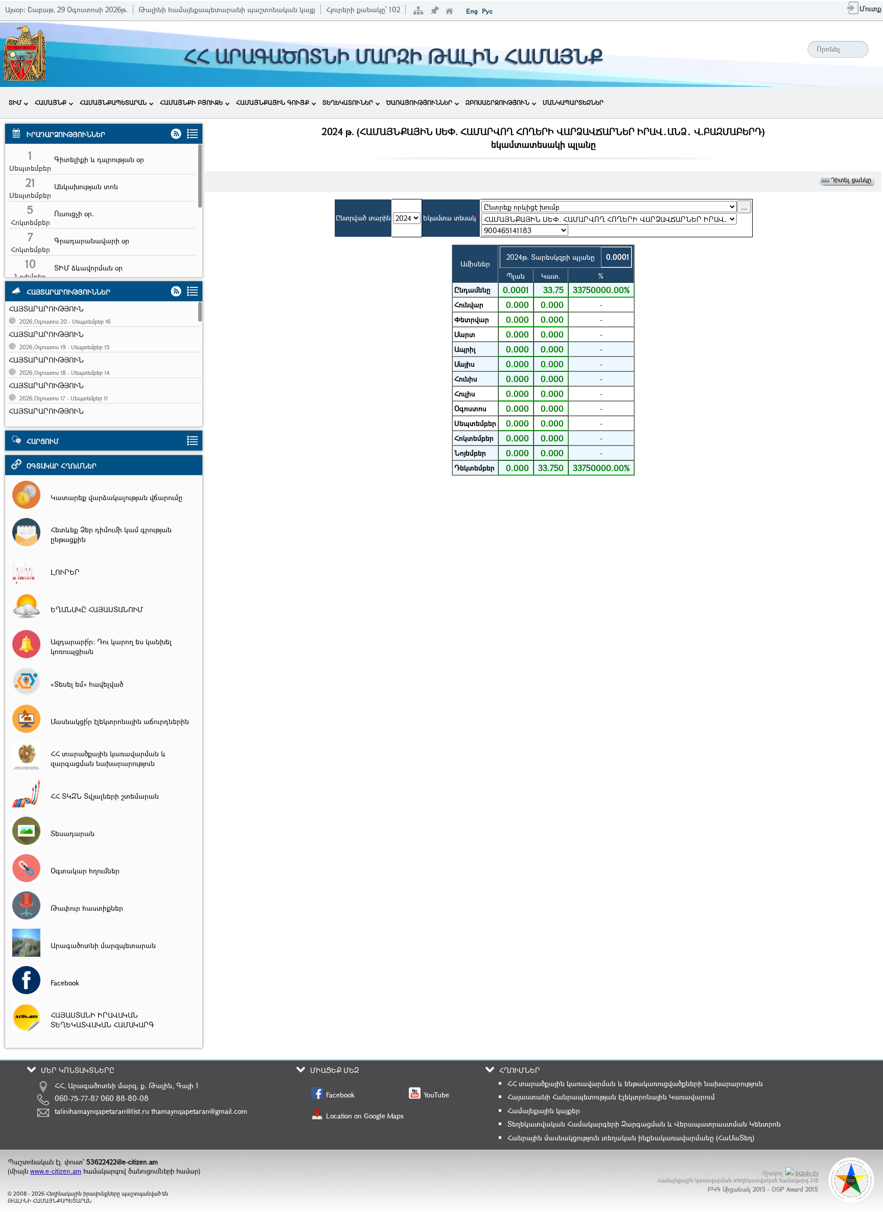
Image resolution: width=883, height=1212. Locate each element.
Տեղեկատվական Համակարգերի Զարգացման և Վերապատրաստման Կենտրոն (644, 1124)
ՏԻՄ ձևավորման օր (88, 268)
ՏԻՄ (15, 102)
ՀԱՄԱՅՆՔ (50, 102)
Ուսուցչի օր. (74, 213)
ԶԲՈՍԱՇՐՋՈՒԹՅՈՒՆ (497, 102)
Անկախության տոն (86, 186)
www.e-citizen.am (55, 1171)
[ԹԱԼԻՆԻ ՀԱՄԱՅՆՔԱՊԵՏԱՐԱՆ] (25, 80)
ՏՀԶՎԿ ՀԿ (806, 1173)
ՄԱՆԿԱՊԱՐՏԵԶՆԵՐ (573, 102)
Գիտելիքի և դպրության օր (99, 159)
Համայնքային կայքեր (543, 1110)
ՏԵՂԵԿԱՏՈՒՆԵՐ (347, 102)
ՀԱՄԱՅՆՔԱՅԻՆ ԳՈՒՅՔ (272, 102)
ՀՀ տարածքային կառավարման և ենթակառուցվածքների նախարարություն (635, 1083)
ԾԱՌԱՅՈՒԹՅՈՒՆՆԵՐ (419, 102)
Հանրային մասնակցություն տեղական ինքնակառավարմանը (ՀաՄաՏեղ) (630, 1137)
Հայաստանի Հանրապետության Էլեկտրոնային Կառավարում (611, 1097)
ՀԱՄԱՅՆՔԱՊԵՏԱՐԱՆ (113, 102)
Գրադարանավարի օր (91, 240)
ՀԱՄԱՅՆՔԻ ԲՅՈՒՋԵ (191, 102)
